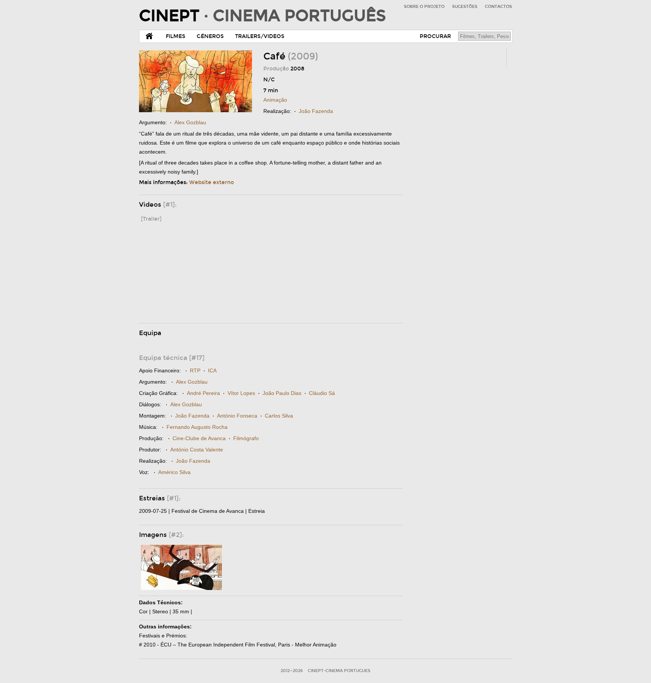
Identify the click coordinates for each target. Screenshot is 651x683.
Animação (275, 100)
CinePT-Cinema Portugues (339, 670)
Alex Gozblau (190, 122)
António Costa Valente (196, 450)
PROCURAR (435, 36)
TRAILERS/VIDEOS (259, 36)
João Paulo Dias (282, 393)
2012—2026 (292, 670)
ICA (212, 370)
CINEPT (262, 15)
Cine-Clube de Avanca (199, 438)
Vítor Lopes (241, 393)
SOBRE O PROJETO (424, 6)
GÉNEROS (210, 36)
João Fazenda (316, 111)
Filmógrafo (246, 438)
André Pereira (203, 393)
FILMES (175, 36)
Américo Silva (174, 472)
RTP (195, 370)
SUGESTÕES (464, 6)
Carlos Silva (279, 416)
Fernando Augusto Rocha (197, 427)
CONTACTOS (498, 6)
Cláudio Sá (322, 393)
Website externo (211, 182)
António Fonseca (237, 416)
